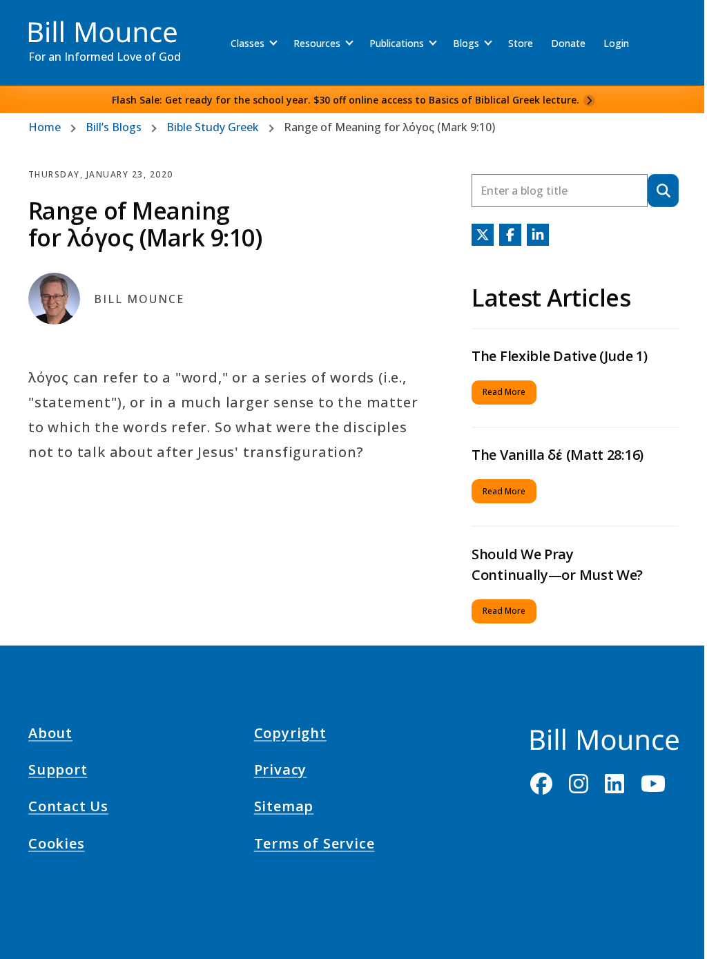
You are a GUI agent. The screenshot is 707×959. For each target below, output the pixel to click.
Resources (316, 43)
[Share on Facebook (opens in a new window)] (510, 235)
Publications (396, 43)
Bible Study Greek (212, 127)
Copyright (290, 735)
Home (44, 127)
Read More (504, 392)
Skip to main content (35, 23)
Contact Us (68, 808)
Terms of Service (314, 845)
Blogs (466, 43)
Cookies (56, 845)
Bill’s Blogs (114, 127)
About (50, 735)
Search (663, 190)
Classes (247, 43)
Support (58, 772)
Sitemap (284, 808)
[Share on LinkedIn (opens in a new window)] (538, 235)
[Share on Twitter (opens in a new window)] (483, 235)
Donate (568, 43)
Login (616, 43)
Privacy (280, 772)
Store (520, 43)
